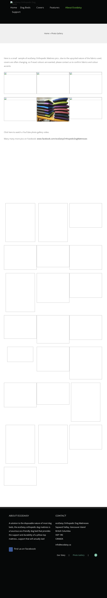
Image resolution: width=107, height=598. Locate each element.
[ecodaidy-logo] (23, 2)
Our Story (61, 555)
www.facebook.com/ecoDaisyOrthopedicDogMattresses (62, 138)
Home (46, 33)
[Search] (11, 18)
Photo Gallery (78, 555)
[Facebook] (11, 549)
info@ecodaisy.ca (63, 544)
